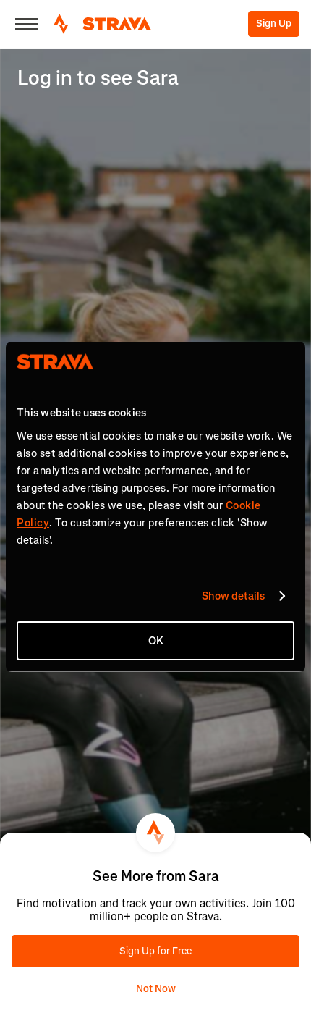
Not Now (156, 989)
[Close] (27, 24)
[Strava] (102, 23)
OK (155, 641)
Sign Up (273, 23)
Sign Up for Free (155, 951)
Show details (233, 596)
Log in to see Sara (98, 77)
